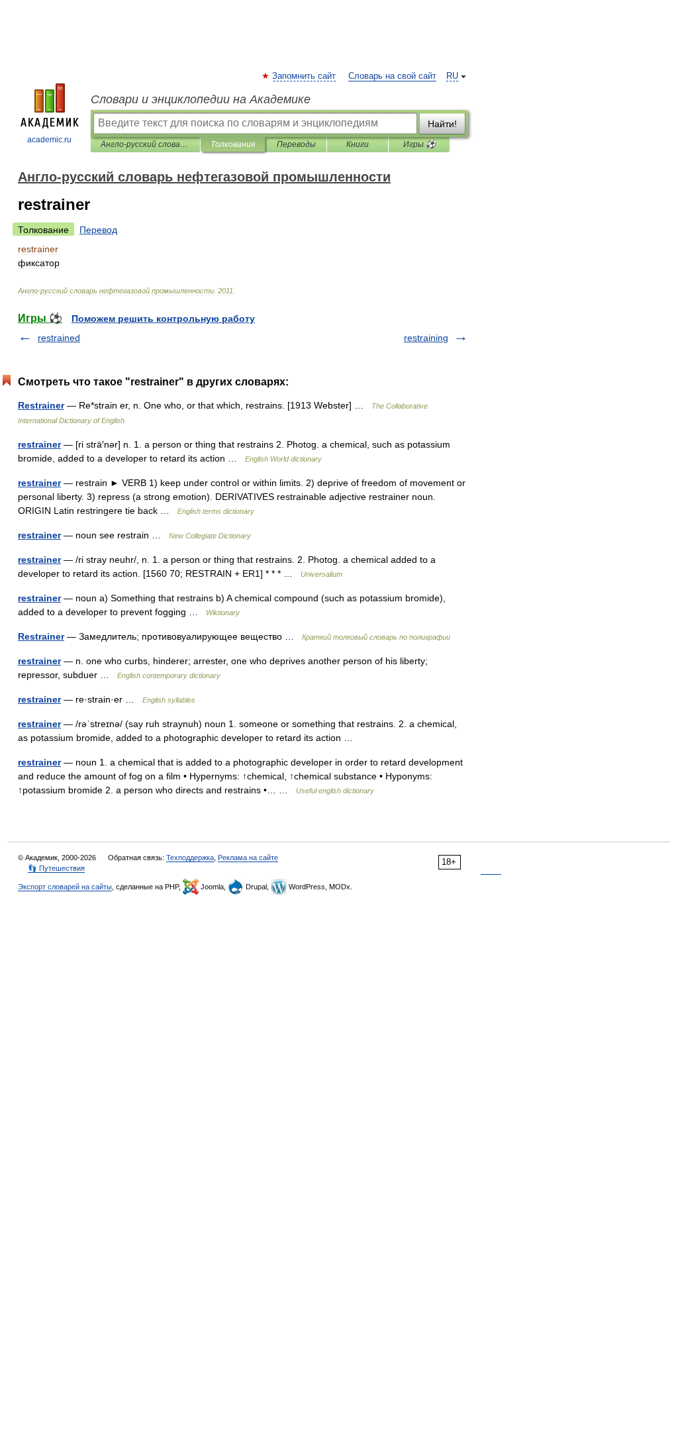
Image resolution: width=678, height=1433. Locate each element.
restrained (59, 337)
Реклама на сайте (248, 858)
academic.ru (49, 139)
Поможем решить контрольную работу (163, 318)
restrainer (39, 444)
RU (452, 76)
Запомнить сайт (304, 76)
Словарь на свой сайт (392, 76)
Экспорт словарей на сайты (65, 887)
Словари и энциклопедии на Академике (201, 99)
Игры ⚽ (419, 144)
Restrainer (41, 405)
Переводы (296, 144)
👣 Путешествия (56, 868)
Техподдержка (190, 858)
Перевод (98, 229)
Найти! (442, 124)
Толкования (233, 144)
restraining (426, 337)
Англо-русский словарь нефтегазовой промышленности (145, 144)
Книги (357, 144)
